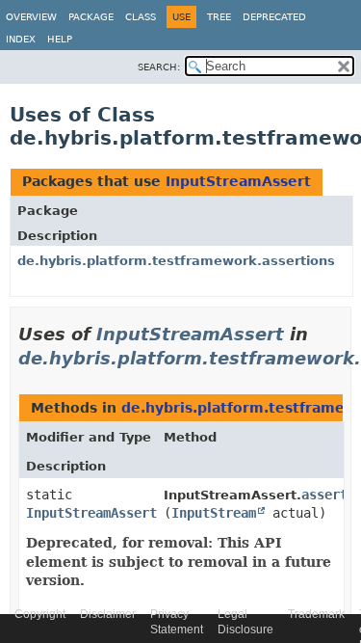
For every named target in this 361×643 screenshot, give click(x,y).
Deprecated (274, 17)
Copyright (39, 614)
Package (91, 17)
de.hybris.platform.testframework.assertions (176, 261)
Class (140, 17)
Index (21, 39)
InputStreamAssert (238, 181)
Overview (31, 17)
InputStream (213, 513)
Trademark (316, 614)
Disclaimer (108, 614)
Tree (219, 17)
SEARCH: (159, 67)
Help (59, 39)
